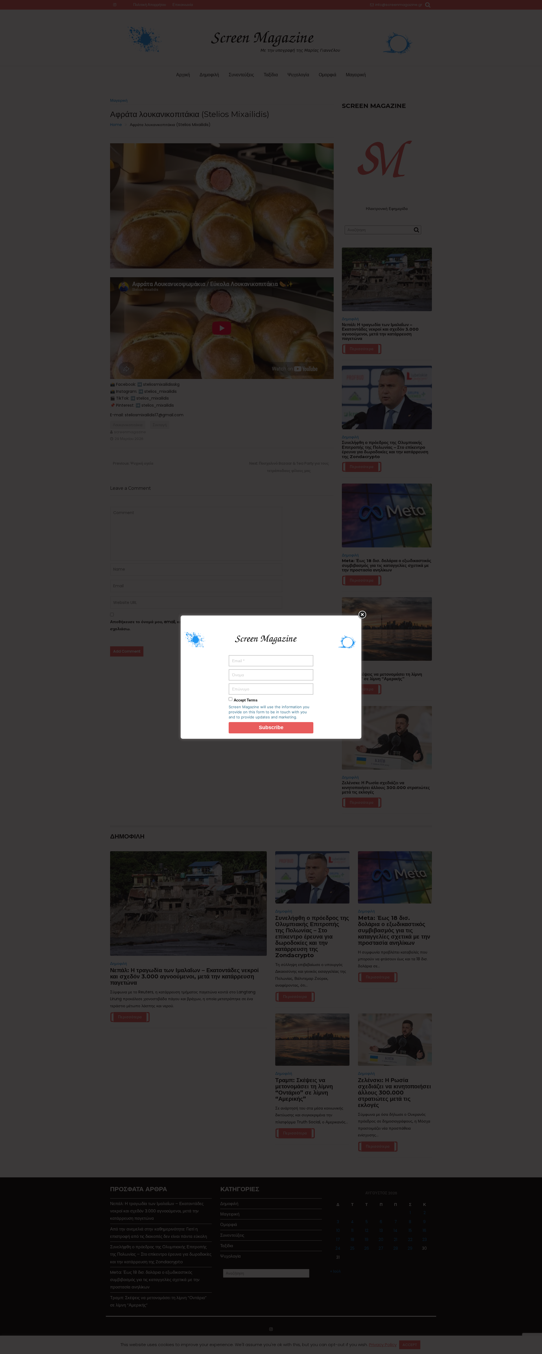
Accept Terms (245, 700)
